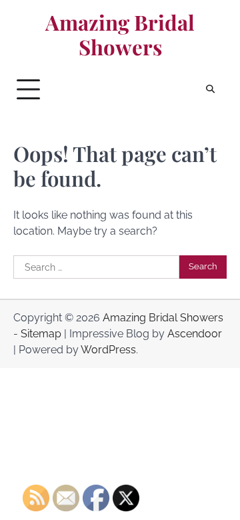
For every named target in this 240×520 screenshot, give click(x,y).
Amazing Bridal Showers (120, 35)
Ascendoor (194, 333)
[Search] (210, 89)
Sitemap (41, 333)
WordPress (108, 349)
